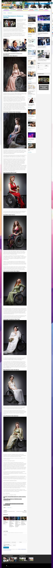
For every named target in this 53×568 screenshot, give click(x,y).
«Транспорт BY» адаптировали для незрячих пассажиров (31, 45)
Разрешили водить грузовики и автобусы (31, 23)
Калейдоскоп (10, 12)
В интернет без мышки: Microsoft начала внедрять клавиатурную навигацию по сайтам (31, 92)
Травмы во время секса (31, 150)
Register (46, 68)
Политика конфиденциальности (31, 0)
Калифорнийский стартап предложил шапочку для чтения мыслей (23, 523)
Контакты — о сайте (23, 0)
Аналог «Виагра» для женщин (31, 128)
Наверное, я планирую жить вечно (31, 34)
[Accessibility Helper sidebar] (52, 3)
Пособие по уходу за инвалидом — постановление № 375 (31, 67)
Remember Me (47, 66)
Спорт (37, 9)
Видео (47, 9)
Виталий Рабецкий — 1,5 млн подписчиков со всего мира (31, 105)
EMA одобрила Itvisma (31, 56)
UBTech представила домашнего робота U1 (42, 47)
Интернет (41, 9)
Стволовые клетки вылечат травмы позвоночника (21, 511)
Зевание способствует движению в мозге (5, 522)
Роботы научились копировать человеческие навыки (44, 60)
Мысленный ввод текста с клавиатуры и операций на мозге (43, 34)
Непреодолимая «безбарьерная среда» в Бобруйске (9, 511)
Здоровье (31, 9)
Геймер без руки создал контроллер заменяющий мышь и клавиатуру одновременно (11, 524)
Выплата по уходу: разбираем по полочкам (31, 78)
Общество (7, 9)
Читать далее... (30, 25)
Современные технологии (15, 0)
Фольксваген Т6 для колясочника (43, 87)
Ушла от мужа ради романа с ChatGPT (31, 139)
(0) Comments (45, 35)
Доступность (13, 9)
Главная (5, 0)
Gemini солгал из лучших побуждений (31, 116)
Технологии (20, 9)
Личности (26, 9)
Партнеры (9, 0)
